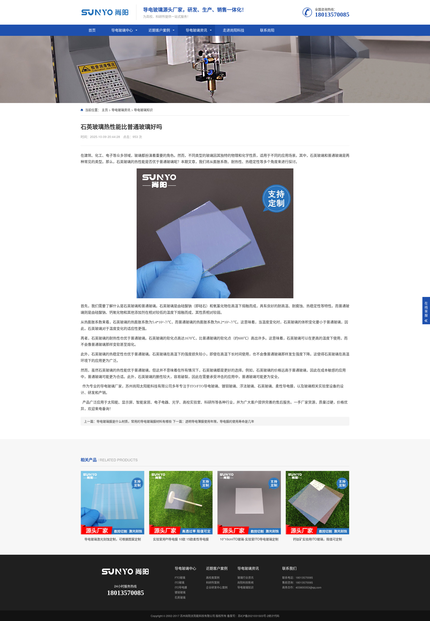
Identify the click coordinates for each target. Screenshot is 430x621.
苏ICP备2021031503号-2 (253, 616)
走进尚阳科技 (233, 30)
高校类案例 (212, 577)
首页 (92, 30)
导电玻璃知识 (143, 109)
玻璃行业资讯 (245, 577)
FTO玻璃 (180, 577)
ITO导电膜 (181, 587)
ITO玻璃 (179, 582)
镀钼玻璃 (180, 592)
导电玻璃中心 (122, 30)
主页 (105, 109)
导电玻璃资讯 (196, 30)
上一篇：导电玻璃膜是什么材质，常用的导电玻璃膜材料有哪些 (128, 421)
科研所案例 (212, 582)
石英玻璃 (180, 597)
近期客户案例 (159, 30)
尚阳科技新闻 (245, 582)
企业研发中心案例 (217, 587)
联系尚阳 (267, 30)
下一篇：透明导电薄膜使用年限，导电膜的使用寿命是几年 (213, 421)
